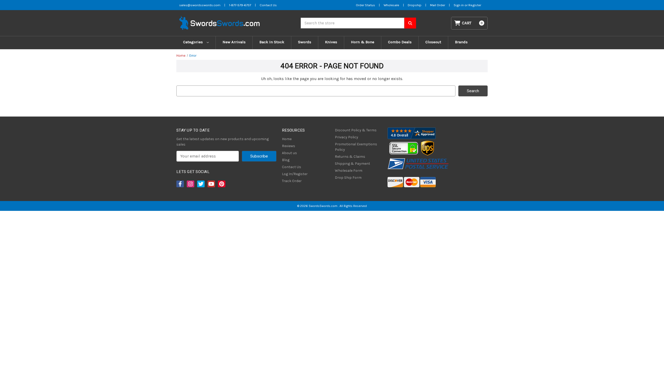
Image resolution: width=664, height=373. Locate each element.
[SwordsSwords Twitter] (200, 184)
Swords (304, 42)
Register (474, 5)
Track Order (292, 181)
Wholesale (391, 5)
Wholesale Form (348, 170)
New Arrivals (234, 42)
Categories (193, 42)
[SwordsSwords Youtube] (211, 184)
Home (287, 139)
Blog (285, 160)
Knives (331, 42)
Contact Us (268, 5)
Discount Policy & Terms (356, 130)
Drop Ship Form (348, 177)
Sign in (459, 5)
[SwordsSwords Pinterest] (221, 184)
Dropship (414, 5)
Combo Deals (400, 42)
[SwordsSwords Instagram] (190, 184)
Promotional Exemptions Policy (356, 147)
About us (289, 153)
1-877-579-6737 (240, 5)
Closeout (433, 42)
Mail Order (437, 5)
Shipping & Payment (352, 163)
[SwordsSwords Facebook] (179, 184)
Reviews (288, 146)
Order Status (365, 5)
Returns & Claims (350, 156)
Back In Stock (271, 42)
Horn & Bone (362, 42)
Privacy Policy (346, 137)
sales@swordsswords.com (199, 5)
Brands (461, 42)
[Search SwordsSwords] (410, 23)
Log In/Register (295, 174)
